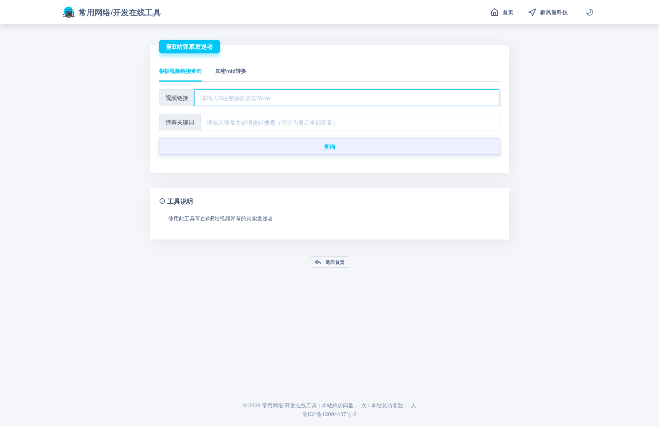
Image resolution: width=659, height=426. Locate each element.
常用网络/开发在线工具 (120, 12)
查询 (330, 146)
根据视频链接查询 (180, 71)
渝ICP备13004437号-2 (329, 414)
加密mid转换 (230, 71)
